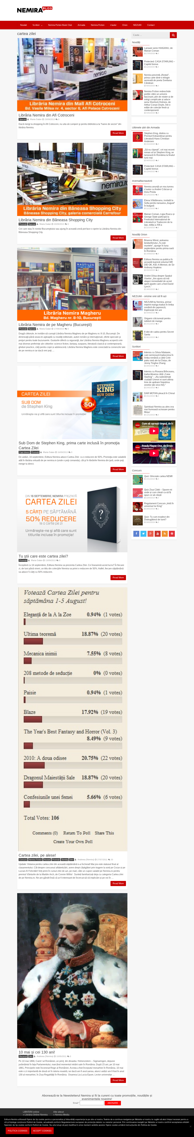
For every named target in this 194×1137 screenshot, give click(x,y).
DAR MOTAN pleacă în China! (159, 393)
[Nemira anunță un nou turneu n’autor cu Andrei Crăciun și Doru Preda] (138, 194)
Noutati (23, 25)
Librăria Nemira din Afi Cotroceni (46, 115)
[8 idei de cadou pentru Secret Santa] (138, 339)
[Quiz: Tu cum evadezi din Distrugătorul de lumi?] (138, 524)
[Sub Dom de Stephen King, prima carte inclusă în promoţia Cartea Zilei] (72, 402)
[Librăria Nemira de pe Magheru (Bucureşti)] (72, 284)
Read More (118, 133)
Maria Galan (35, 119)
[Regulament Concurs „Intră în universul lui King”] (138, 511)
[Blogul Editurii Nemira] (35, 15)
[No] (190, 1126)
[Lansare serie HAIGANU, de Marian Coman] (138, 56)
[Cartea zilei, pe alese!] (72, 719)
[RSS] (165, 534)
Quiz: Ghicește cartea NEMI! (158, 476)
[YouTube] (158, 534)
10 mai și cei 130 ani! (37, 1052)
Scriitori (36, 25)
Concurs (23, 859)
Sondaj (65, 859)
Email (76, 1103)
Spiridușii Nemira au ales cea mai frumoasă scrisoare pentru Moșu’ (159, 409)
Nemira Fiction (97, 25)
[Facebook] (136, 534)
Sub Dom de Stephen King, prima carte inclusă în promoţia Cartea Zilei (69, 445)
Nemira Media (62, 1115)
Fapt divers (24, 452)
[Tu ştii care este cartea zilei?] (72, 515)
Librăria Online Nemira (36, 1115)
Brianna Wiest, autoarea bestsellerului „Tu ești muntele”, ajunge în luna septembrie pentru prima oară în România (159, 245)
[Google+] (151, 534)
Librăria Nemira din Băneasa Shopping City (56, 220)
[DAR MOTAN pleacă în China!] (138, 401)
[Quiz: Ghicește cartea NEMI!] (138, 484)
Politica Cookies (17, 1130)
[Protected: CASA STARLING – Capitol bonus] (138, 69)
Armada (81, 25)
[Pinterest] (172, 534)
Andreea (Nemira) (86, 859)
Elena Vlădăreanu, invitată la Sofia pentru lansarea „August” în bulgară (159, 203)
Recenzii (23, 1056)
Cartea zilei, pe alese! (37, 855)
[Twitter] (143, 534)
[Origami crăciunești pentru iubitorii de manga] (138, 326)
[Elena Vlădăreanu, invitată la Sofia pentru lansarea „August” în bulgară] (138, 208)
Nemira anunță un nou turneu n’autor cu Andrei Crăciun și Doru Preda (159, 189)
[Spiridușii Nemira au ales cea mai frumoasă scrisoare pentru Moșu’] (138, 414)
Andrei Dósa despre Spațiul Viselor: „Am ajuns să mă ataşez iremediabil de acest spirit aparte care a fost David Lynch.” (158, 281)
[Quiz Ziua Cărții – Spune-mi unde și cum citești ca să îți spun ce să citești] (138, 497)
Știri (71, 859)
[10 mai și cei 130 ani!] (72, 970)
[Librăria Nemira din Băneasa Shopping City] (72, 179)
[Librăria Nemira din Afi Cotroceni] (72, 74)
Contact (151, 25)
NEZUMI (137, 25)
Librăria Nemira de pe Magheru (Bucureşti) (55, 324)
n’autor (113, 25)
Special (22, 119)
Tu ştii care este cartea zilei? (43, 556)
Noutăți (136, 42)
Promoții (23, 224)
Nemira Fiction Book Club (60, 25)
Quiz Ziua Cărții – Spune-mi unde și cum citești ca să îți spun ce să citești (158, 492)
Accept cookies (42, 1130)
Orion (124, 25)
